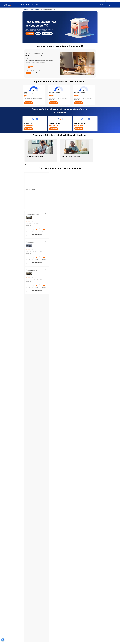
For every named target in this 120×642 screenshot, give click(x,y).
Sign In (112, 4)
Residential (6, 1)
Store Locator (108, 1)
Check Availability (28, 102)
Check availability (30, 33)
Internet (17, 4)
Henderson (37, 9)
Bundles (28, 4)
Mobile (22, 4)
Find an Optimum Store (47, 33)
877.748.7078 (101, 1)
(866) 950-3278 (28, 225)
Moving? (114, 1)
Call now (38, 33)
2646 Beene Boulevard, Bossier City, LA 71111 (34, 279)
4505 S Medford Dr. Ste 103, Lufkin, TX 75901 (34, 251)
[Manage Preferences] (2, 639)
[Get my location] (47, 192)
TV (37, 4)
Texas (32, 9)
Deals (33, 4)
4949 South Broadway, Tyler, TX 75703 (32, 223)
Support (104, 4)
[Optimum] (7, 5)
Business (11, 1)
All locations (26, 9)
